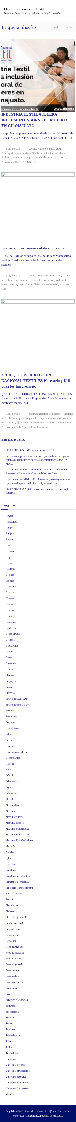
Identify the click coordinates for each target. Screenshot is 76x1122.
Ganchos (10, 746)
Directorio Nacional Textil (24, 9)
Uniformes (11, 1058)
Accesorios (11, 521)
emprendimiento (59, 280)
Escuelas (10, 710)
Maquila (10, 799)
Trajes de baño (13, 1053)
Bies (8, 545)
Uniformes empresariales (18, 1070)
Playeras (10, 911)
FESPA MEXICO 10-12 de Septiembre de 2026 (30, 450)
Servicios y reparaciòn (17, 999)
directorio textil (33, 280)
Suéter (9, 1023)
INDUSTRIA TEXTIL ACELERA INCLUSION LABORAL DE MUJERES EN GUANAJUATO (34, 120)
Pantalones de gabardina (18, 875)
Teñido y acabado (43, 284)
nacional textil (26, 284)
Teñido (9, 1047)
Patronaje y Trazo (14, 893)
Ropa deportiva (13, 958)
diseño (36, 161)
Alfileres (10, 539)
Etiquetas (10, 722)
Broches (10, 580)
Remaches (11, 940)
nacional (57, 418)
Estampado (11, 716)
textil (55, 284)
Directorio (11, 663)
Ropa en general (14, 964)
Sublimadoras (12, 1011)
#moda (32, 275)
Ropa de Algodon (14, 946)
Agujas (9, 527)
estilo (4, 284)
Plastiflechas (12, 905)
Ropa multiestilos (14, 982)
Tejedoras (10, 1029)
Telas (8, 1041)
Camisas (10, 592)
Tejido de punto (13, 1035)
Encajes (9, 687)
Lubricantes (11, 793)
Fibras (9, 740)
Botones (10, 574)
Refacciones (12, 934)
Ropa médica (12, 976)
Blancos (10, 551)
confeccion (55, 275)
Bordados (10, 568)
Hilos (8, 769)
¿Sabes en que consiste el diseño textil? (33, 248)
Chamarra (10, 604)
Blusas (9, 563)
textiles (11, 422)
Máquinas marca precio (17, 834)
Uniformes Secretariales (18, 1088)
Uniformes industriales (17, 1082)
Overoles (10, 864)
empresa (20, 418)
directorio (19, 280)
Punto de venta (13, 929)
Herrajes (10, 763)
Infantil (9, 775)
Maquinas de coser (15, 822)
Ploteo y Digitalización (17, 917)
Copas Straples (13, 633)
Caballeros (11, 586)
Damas (9, 657)
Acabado (10, 515)
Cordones (10, 639)
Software (10, 1005)
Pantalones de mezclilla (17, 881)
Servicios (10, 994)
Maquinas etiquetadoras (17, 828)
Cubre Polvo (12, 645)
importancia (46, 418)
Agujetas (10, 533)
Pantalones (11, 870)
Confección (11, 627)
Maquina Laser (13, 805)
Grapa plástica (13, 757)
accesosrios (43, 275)
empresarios (32, 418)
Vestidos (10, 1094)
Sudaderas (11, 1017)
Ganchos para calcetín (16, 751)
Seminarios (11, 988)
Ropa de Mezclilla (15, 952)
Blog (8, 148)
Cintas (9, 616)
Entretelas (10, 692)
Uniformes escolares (16, 1076)
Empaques (11, 681)
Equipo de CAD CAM (17, 698)
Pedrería (10, 899)
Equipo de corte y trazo (17, 704)
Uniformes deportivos (17, 1064)
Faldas (9, 734)
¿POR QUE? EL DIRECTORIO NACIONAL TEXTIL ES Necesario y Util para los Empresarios (35, 380)
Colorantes (11, 622)
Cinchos (10, 610)
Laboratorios (12, 781)
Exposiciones (12, 728)
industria (12, 284)
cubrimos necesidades (39, 413)
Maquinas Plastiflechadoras (19, 840)
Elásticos (10, 675)
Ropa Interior (12, 970)
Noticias (16, 148)
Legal (8, 787)
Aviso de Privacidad (53, 1115)
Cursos (9, 651)
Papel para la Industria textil (19, 887)
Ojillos (9, 858)
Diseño (9, 669)
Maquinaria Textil (14, 816)
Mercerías (11, 846)
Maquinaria (11, 811)
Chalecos (10, 598)
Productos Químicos (16, 923)
